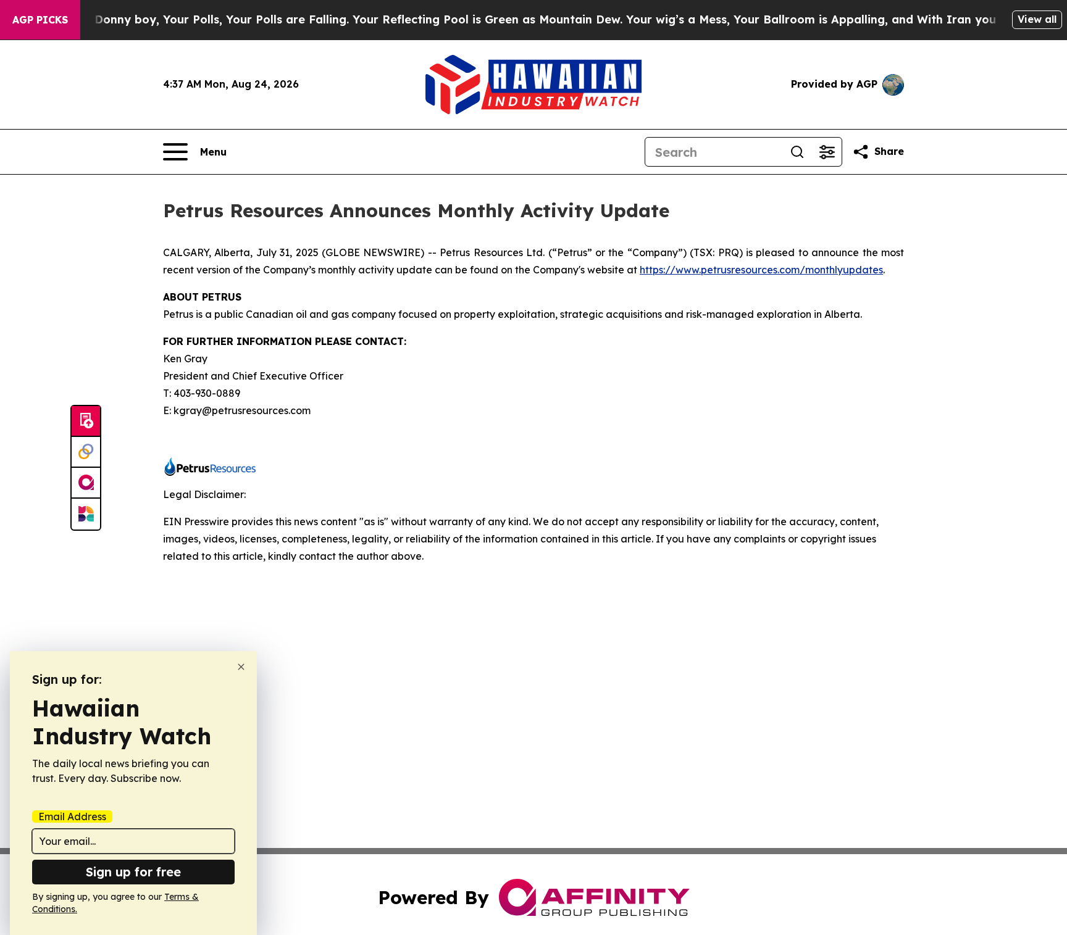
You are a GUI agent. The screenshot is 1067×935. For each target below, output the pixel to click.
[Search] (797, 152)
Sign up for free (133, 871)
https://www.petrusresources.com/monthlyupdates (761, 270)
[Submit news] (86, 421)
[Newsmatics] (86, 514)
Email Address (72, 816)
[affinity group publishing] (86, 483)
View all (1037, 19)
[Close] (241, 667)
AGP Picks (40, 20)
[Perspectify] (86, 452)
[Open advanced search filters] (827, 152)
